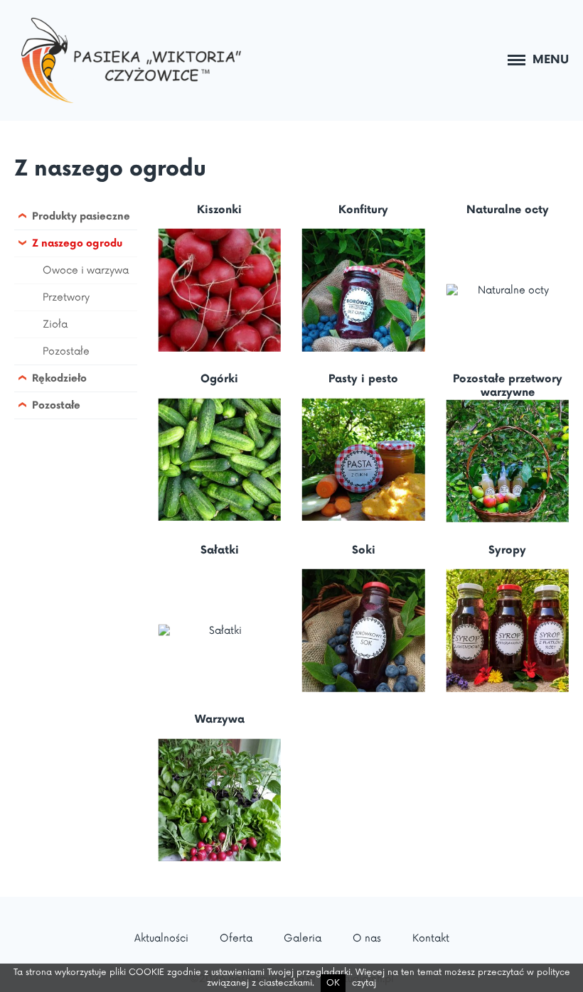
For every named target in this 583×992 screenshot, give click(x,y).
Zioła (55, 324)
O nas (367, 938)
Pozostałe (66, 351)
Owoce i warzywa (86, 270)
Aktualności (161, 938)
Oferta (236, 938)
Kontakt (430, 938)
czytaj (364, 983)
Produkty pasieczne (81, 216)
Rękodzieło (59, 378)
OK (333, 983)
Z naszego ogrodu (110, 169)
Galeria (302, 938)
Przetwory (66, 297)
